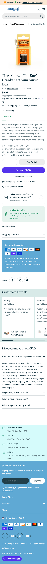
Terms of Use (32, 488)
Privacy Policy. (7, 491)
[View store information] (41, 197)
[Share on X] (20, 280)
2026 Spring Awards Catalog (14, 544)
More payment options (23, 176)
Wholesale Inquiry (37, 544)
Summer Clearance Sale (32, 2)
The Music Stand (16, 553)
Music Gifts (29, 553)
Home (4, 24)
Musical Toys (12, 88)
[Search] (41, 16)
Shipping (5, 96)
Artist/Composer (17, 24)
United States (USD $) (15, 518)
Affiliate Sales (8, 548)
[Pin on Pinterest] (27, 280)
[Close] (42, 209)
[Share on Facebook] (12, 280)
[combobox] (23, 16)
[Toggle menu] (3, 9)
